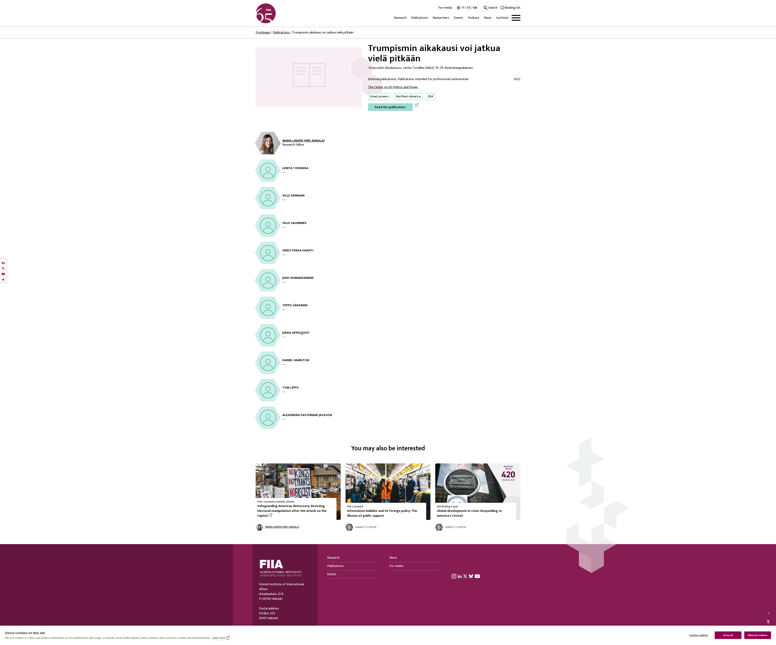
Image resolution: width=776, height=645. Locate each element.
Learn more (218, 637)
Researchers (441, 18)
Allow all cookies (758, 635)
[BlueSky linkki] (471, 576)
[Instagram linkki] (453, 576)
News (487, 18)
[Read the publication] (309, 77)
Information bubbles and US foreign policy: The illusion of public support (382, 513)
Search (493, 7)
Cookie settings (698, 635)
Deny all (728, 635)
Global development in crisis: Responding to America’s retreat (469, 513)
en (475, 7)
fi (463, 7)
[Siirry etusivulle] (275, 13)
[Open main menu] (516, 18)
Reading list (512, 7)
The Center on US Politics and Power (393, 87)
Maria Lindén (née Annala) (303, 141)
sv (468, 7)
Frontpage (263, 32)
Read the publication (390, 107)
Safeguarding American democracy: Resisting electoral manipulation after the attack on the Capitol (292, 511)
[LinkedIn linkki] (460, 576)
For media (445, 7)
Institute (502, 18)
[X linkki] (465, 576)
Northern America (408, 96)
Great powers (379, 96)
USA (430, 96)
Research (400, 18)
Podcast (473, 18)
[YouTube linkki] (477, 576)
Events (458, 18)
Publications (419, 18)
